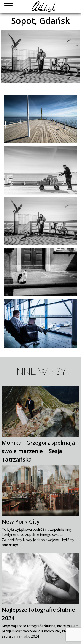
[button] (7, 6)
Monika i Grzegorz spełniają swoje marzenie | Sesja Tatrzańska (38, 451)
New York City (21, 521)
